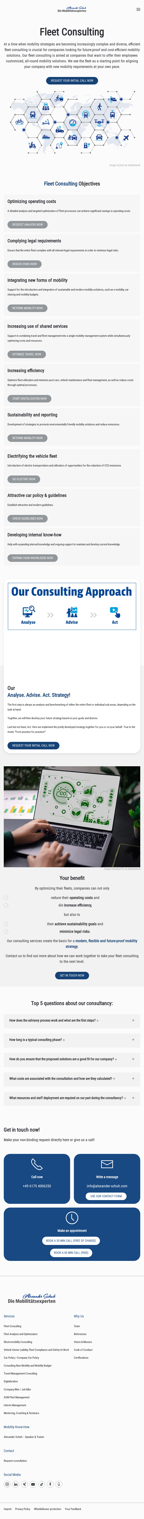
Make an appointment (72, 1231)
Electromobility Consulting (18, 1342)
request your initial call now (72, 80)
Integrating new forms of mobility (38, 280)
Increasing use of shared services (38, 326)
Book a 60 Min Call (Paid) (71, 1253)
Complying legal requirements (34, 240)
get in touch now (72, 975)
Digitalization (11, 1381)
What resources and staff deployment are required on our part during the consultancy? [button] (66, 1098)
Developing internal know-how (35, 534)
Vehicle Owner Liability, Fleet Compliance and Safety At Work (36, 1350)
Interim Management (15, 1405)
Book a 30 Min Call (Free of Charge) (71, 1240)
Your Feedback (73, 1509)
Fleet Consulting (12, 1326)
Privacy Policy (22, 1509)
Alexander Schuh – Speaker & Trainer (24, 1437)
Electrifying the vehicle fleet (32, 456)
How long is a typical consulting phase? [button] (36, 1040)
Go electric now (23, 479)
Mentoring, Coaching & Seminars (21, 1413)
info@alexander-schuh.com (107, 1186)
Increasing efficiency (26, 370)
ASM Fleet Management (16, 1397)
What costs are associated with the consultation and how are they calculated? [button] (61, 1078)
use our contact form (106, 1196)
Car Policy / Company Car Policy (21, 1357)
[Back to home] (72, 9)
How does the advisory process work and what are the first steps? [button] (52, 1020)
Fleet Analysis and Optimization (21, 1334)
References (80, 1334)
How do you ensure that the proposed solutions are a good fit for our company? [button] (62, 1059)
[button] (138, 9)
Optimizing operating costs (32, 201)
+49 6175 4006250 (37, 1186)
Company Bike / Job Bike (17, 1389)
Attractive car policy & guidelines (37, 495)
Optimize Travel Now (26, 354)
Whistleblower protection (47, 1509)
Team (77, 1326)
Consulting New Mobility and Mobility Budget (27, 1365)
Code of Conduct (83, 1350)
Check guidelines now (27, 518)
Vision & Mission (83, 1342)
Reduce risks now (24, 264)
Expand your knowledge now (32, 558)
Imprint (7, 1509)
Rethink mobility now (27, 308)
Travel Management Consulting (20, 1373)
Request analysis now (27, 224)
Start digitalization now (29, 398)
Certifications (81, 1357)
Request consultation (15, 1460)
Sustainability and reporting (32, 414)
